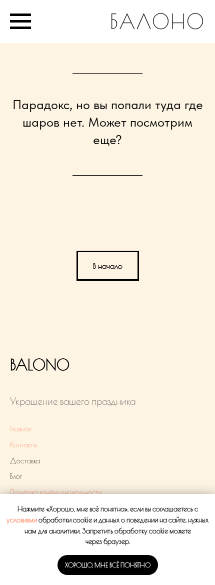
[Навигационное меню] (20, 22)
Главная (20, 429)
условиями (21, 520)
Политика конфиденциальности (56, 492)
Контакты (23, 445)
